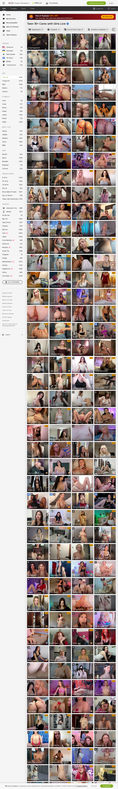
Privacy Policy (7, 307)
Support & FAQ (7, 293)
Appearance (36, 29)
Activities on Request (98, 29)
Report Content (7, 300)
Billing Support (7, 296)
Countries (54, 29)
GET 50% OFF (107, 17)
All (114, 29)
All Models (5, 320)
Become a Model (8, 314)
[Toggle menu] (3, 3)
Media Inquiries (7, 303)
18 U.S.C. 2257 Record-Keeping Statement (10, 325)
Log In (111, 3)
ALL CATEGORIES (13, 282)
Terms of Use (6, 310)
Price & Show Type (74, 29)
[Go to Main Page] (18, 3)
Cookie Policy (81, 786)
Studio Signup (7, 317)
